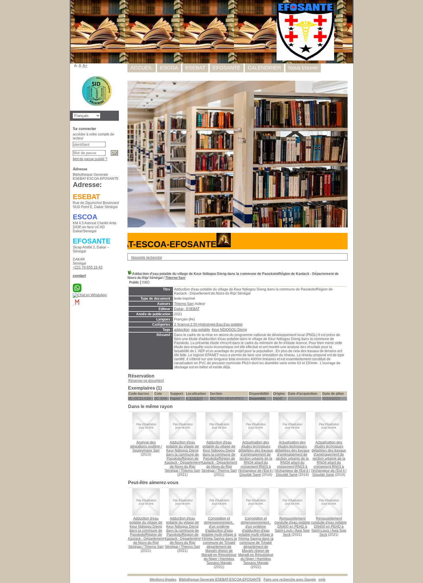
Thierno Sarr (175, 278)
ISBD (146, 282)
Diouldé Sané (250, 475)
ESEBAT (195, 68)
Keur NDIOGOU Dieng (229, 330)
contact (79, 275)
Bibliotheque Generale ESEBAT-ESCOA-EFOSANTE (220, 580)
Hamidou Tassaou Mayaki (220, 561)
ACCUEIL (141, 68)
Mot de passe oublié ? (90, 159)
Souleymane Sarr (146, 450)
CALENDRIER (264, 68)
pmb (322, 580)
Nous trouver (303, 68)
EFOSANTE (227, 68)
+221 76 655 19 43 (87, 267)
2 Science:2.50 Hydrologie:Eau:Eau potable (208, 324)
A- (75, 65)
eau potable (200, 330)
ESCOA (169, 68)
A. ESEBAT (194, 399)
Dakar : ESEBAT (186, 309)
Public (134, 282)
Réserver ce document (146, 381)
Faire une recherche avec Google (290, 580)
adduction (182, 330)
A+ (85, 65)
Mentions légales (163, 580)
